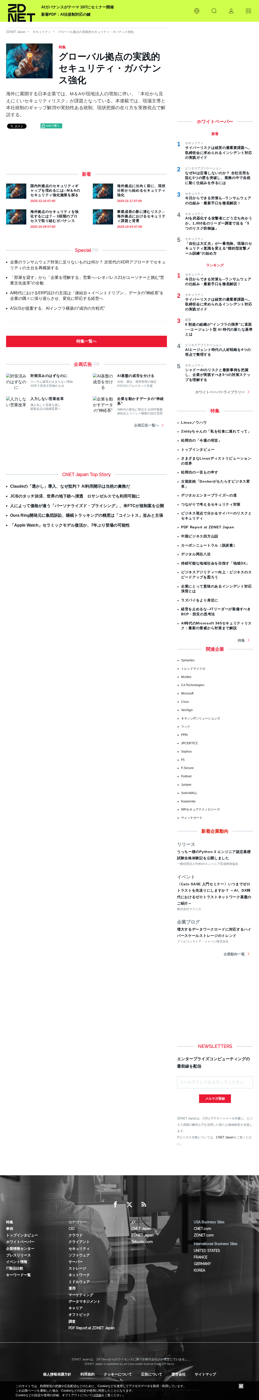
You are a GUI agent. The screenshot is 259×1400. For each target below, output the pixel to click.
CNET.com (202, 1229)
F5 (183, 760)
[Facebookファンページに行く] (115, 1205)
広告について (151, 1374)
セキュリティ (42, 32)
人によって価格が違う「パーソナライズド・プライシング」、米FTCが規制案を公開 (87, 506)
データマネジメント (84, 1301)
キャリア (76, 1308)
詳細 (98, 1395)
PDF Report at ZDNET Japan (207, 527)
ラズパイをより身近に (199, 600)
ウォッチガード (191, 818)
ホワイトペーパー (20, 1242)
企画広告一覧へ (146, 425)
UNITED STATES (207, 1251)
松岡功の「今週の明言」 (201, 440)
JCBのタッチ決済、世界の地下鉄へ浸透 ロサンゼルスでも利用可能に (75, 496)
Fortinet (186, 776)
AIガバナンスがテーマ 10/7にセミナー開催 (77, 7)
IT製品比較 (14, 1268)
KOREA (199, 1270)
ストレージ (77, 1268)
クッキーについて (118, 1374)
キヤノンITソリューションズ (200, 718)
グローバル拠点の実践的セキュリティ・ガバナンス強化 (96, 32)
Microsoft (187, 693)
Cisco (185, 702)
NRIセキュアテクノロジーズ (200, 809)
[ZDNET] (21, 11)
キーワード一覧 (18, 1275)
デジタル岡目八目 (196, 554)
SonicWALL (189, 793)
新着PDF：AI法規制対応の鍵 (66, 14)
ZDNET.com (204, 1235)
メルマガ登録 (215, 1098)
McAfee (186, 677)
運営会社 (178, 1374)
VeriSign (187, 710)
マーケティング (81, 1295)
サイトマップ (205, 1374)
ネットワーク (79, 1275)
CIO (72, 1229)
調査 (72, 1321)
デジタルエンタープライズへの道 (209, 495)
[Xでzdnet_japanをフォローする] (129, 1205)
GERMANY (202, 1264)
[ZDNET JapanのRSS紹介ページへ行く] (144, 1205)
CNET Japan (225, 1137)
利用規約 (87, 1374)
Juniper (186, 784)
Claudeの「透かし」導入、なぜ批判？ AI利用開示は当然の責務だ (70, 486)
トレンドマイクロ (193, 668)
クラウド (76, 1235)
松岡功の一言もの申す (199, 472)
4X (133, 1222)
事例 (9, 1229)
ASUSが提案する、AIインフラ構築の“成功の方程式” (57, 308)
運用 (72, 1288)
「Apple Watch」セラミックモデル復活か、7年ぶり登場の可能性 (70, 525)
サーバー (76, 1262)
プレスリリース (18, 1255)
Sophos (186, 751)
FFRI (184, 735)
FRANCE (200, 1257)
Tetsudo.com (142, 1242)
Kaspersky (188, 801)
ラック (185, 726)
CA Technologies (192, 685)
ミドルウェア (79, 1282)
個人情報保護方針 (57, 1374)
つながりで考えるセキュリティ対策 (211, 504)
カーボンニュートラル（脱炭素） (209, 545)
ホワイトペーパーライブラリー (220, 392)
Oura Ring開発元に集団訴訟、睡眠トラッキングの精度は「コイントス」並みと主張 (86, 515)
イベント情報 (16, 1262)
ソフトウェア (79, 1255)
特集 (241, 640)
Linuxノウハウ (194, 422)
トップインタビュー (197, 449)
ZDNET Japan (16, 32)
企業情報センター (20, 1249)
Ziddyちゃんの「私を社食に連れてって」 (216, 431)
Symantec (188, 660)
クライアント (79, 1242)
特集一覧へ (86, 341)
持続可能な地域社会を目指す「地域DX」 (215, 563)
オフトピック (79, 1315)
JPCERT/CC (189, 743)
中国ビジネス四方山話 (199, 536)
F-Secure (187, 768)
